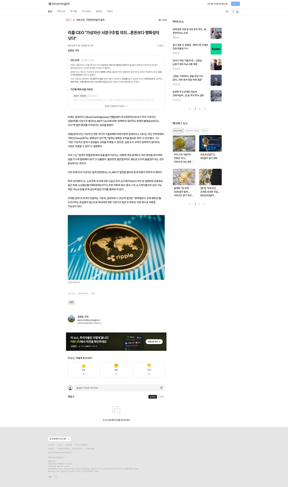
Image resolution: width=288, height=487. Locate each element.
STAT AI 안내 (89, 60)
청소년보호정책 (77, 449)
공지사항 (51, 445)
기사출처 (160, 46)
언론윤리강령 (90, 449)
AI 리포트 (86, 11)
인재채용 (69, 445)
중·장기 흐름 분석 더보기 (114, 106)
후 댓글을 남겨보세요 (87, 388)
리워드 (110, 11)
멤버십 (99, 11)
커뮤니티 (61, 11)
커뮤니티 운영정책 (81, 445)
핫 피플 (73, 11)
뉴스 (50, 11)
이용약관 (51, 449)
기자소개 (60, 445)
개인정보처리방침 (63, 449)
